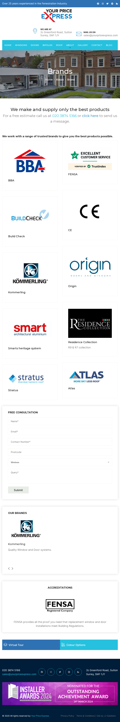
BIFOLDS (47, 45)
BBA (11, 180)
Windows (21, 45)
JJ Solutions (110, 716)
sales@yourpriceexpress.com (101, 35)
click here (90, 116)
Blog (109, 45)
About (70, 45)
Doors (35, 45)
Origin (72, 286)
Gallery (83, 45)
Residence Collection (82, 342)
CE (70, 230)
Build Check (16, 236)
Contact (96, 45)
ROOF (59, 45)
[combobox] (60, 462)
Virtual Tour (16, 644)
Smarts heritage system (24, 348)
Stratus (13, 390)
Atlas (71, 388)
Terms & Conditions (85, 716)
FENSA (72, 174)
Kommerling (16, 292)
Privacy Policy (67, 716)
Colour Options (75, 644)
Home (7, 45)
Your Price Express (40, 716)
